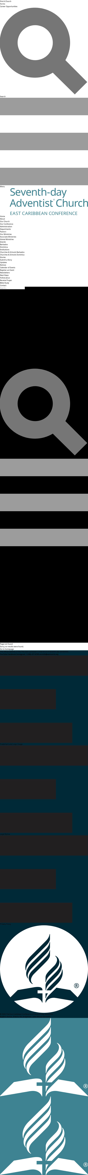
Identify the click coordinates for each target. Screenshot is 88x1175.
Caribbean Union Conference (23, 641)
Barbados (4, 244)
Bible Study (4, 283)
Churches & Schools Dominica (12, 255)
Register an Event (7, 270)
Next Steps (4, 275)
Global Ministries (7, 239)
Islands (3, 242)
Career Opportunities (8, 6)
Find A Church (5, 1)
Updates (3, 262)
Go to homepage (7, 649)
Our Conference (6, 224)
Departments (5, 229)
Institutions (4, 249)
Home (2, 216)
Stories (3, 257)
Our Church (5, 221)
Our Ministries (6, 234)
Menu (3, 547)
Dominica (4, 247)
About (2, 219)
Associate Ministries (8, 237)
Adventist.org (5, 641)
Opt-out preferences (63, 641)
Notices (3, 265)
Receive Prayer (6, 280)
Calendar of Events (7, 267)
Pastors (3, 231)
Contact (3, 285)
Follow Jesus (5, 278)
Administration (6, 226)
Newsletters (5, 272)
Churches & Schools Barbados (12, 252)
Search (3, 457)
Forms (2, 4)
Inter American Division (44, 641)
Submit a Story (6, 260)
